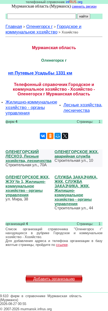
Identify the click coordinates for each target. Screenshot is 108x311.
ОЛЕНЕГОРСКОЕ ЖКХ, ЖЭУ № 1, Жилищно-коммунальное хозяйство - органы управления (28, 186)
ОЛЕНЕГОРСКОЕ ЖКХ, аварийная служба (77, 153)
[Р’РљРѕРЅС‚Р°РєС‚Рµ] (43, 136)
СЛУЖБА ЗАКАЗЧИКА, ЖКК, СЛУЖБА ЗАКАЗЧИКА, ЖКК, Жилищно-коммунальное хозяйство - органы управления (76, 190)
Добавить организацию (54, 279)
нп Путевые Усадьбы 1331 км (40, 73)
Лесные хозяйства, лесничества (82, 107)
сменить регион (84, 6)
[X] (65, 136)
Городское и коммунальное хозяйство (44, 29)
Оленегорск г (39, 26)
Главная (14, 26)
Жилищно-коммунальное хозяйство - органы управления (31, 107)
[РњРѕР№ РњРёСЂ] (58, 136)
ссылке (62, 245)
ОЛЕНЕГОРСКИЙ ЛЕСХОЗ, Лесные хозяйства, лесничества (28, 156)
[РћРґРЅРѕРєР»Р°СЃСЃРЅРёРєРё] (50, 136)
